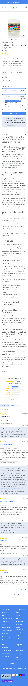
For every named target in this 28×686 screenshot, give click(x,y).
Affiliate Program (7, 630)
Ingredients (5, 371)
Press (3, 624)
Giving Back (5, 621)
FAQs (17, 618)
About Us (4, 612)
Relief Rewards (20, 639)
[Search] (5, 8)
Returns (18, 615)
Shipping (18, 612)
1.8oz (4, 72)
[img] (4, 414)
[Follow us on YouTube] (17, 657)
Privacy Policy (6, 637)
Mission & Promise (7, 618)
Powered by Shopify (21, 668)
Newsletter (19, 633)
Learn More (18, 2)
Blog (3, 615)
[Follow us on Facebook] (17, 654)
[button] (6, 54)
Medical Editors (6, 627)
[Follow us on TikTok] (20, 657)
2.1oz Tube (19, 72)
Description (5, 134)
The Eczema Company (7, 42)
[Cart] (25, 8)
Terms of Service (7, 640)
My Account (19, 624)
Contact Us (5, 647)
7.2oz (10, 72)
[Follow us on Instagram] (20, 654)
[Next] (25, 39)
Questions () (15, 405)
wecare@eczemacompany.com (10, 488)
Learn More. (10, 125)
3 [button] (14, 594)
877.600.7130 (5, 656)
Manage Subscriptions (20, 629)
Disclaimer (5, 633)
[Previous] (2, 39)
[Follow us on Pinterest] (24, 654)
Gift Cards (19, 636)
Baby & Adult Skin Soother (9, 340)
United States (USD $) (8, 664)
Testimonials (19, 621)
